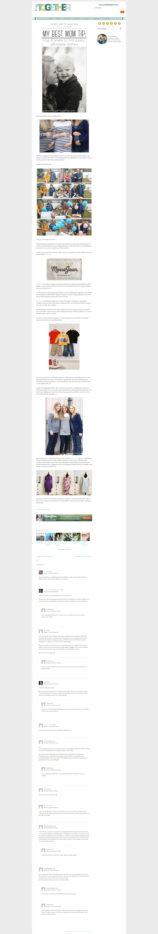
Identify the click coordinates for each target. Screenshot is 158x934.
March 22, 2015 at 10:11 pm (54, 890)
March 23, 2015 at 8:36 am (54, 906)
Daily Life (68, 549)
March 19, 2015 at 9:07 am (51, 743)
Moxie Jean (48, 254)
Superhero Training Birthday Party (84, 543)
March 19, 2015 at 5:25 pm (54, 770)
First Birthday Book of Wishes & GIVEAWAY (49, 543)
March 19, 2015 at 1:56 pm (51, 791)
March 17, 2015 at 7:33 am (54, 611)
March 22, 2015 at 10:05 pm (51, 870)
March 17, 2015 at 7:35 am (54, 705)
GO (122, 12)
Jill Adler (46, 571)
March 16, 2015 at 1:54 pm (51, 573)
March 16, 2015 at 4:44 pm (51, 591)
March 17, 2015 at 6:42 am (51, 632)
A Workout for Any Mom (75, 542)
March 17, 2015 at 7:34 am (54, 663)
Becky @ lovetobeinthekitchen (52, 590)
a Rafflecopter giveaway (43, 509)
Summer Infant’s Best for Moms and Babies (58, 543)
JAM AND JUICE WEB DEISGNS (84, 931)
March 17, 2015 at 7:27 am (51, 684)
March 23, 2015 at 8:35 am (54, 851)
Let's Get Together (53, 7)
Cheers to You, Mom (66, 542)
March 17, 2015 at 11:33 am (51, 726)
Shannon (46, 805)
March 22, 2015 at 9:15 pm (51, 828)
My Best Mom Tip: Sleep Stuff (39, 542)
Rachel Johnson (48, 724)
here (56, 394)
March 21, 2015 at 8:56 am (51, 807)
